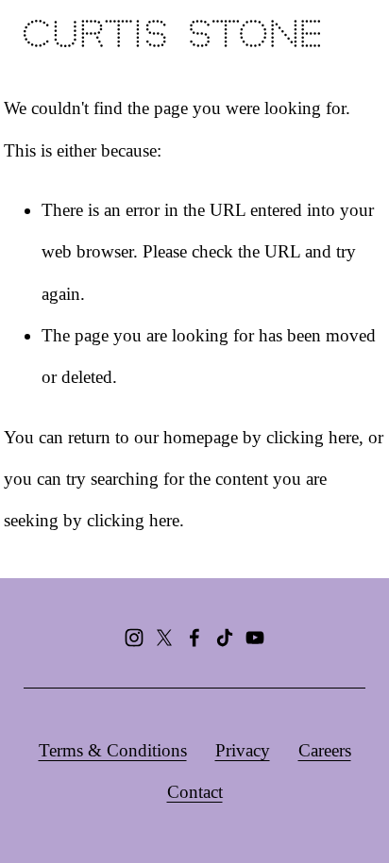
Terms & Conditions (113, 750)
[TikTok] (224, 637)
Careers (324, 750)
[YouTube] (254, 637)
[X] (164, 637)
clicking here (312, 437)
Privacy (242, 750)
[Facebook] (194, 637)
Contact (195, 792)
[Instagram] (134, 637)
